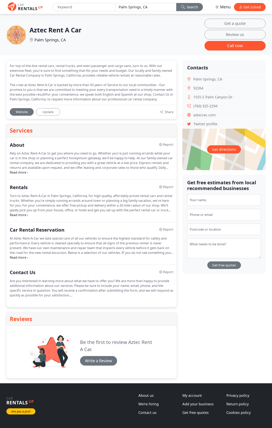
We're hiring (148, 404)
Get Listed (252, 7)
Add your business (198, 404)
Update (48, 112)
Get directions (224, 149)
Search (192, 7)
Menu (225, 7)
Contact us (147, 412)
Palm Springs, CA (50, 40)
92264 (198, 88)
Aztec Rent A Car (55, 30)
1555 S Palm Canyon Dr (212, 97)
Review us (235, 34)
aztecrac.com (204, 115)
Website (22, 112)
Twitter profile (205, 123)
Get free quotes (224, 265)
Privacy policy (237, 395)
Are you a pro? (20, 411)
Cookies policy (238, 412)
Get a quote (235, 23)
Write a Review (98, 360)
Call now (235, 45)
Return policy (237, 404)
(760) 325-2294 (205, 106)
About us (146, 395)
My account (192, 395)
